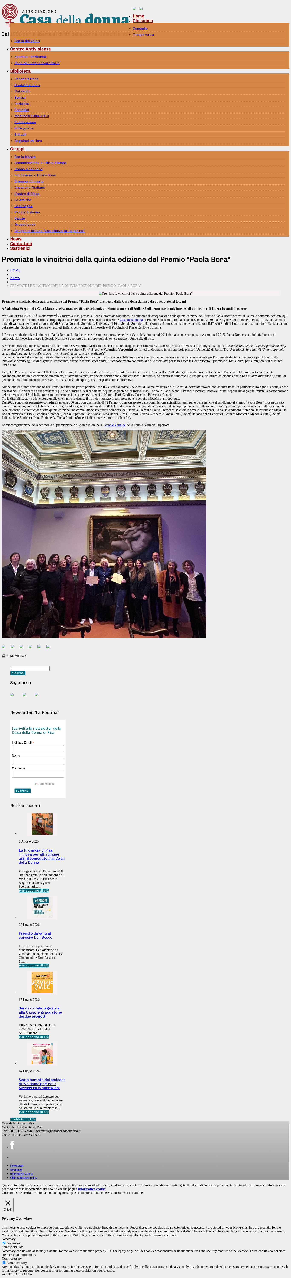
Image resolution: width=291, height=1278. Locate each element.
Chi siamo (143, 20)
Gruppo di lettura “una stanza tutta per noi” (49, 231)
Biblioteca (20, 71)
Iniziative (21, 104)
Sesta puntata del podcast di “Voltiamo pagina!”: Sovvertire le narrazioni (42, 1084)
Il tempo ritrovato (29, 181)
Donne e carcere (28, 169)
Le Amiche (22, 200)
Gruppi (17, 148)
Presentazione (26, 79)
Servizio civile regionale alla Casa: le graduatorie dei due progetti (40, 1012)
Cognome (18, 768)
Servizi (20, 97)
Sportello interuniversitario (37, 63)
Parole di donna (27, 212)
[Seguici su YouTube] (28, 698)
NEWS (15, 278)
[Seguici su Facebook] (15, 698)
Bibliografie (24, 128)
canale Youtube (115, 425)
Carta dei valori (27, 41)
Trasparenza (143, 35)
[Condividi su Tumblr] (40, 648)
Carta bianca (25, 157)
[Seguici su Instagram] (40, 698)
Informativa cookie (91, 1189)
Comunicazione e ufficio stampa (40, 163)
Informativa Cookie (21, 1173)
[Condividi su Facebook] (5, 648)
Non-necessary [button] (12, 1258)
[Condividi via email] (49, 648)
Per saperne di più (34, 890)
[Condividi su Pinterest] (23, 648)
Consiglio (140, 28)
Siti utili (20, 134)
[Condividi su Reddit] (14, 648)
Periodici (21, 110)
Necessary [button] (9, 1239)
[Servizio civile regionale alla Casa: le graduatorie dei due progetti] (42, 992)
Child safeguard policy (23, 1177)
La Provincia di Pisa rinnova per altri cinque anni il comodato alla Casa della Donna (42, 856)
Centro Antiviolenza (30, 49)
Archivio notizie (23, 1119)
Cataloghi (22, 91)
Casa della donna (131, 320)
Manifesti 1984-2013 (31, 116)
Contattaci (21, 243)
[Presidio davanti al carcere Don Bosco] (42, 917)
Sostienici (20, 248)
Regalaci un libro (28, 141)
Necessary (14, 1243)
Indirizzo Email (23, 743)
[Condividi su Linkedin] (32, 648)
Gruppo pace (25, 225)
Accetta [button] (25, 1193)
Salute (19, 218)
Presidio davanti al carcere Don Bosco (35, 935)
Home (138, 16)
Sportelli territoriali (30, 57)
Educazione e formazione (35, 175)
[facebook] (12, 1145)
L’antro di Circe (26, 194)
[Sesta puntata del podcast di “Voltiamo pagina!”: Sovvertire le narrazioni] (42, 1063)
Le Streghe (23, 206)
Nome (16, 755)
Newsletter (16, 1165)
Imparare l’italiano (29, 187)
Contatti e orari (27, 85)
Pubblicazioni (25, 122)
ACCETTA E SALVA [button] (17, 1274)
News (16, 238)
